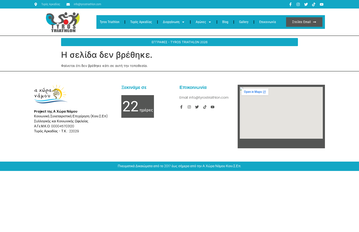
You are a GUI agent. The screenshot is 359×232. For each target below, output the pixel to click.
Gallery (243, 22)
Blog (225, 22)
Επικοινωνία (267, 22)
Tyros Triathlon (109, 22)
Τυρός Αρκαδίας (141, 22)
